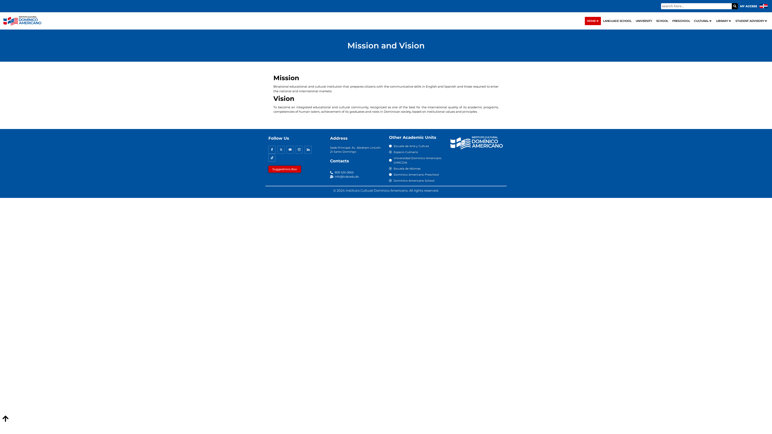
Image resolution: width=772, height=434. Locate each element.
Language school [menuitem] (617, 21)
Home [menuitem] (591, 21)
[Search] (735, 6)
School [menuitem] (662, 21)
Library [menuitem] (722, 21)
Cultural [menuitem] (701, 21)
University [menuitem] (644, 21)
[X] (280, 150)
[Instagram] (299, 150)
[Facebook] (271, 150)
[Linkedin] (308, 150)
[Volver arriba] (5, 419)
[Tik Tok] (271, 158)
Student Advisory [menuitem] (749, 21)
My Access (748, 6)
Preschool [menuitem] (681, 21)
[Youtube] (290, 150)
